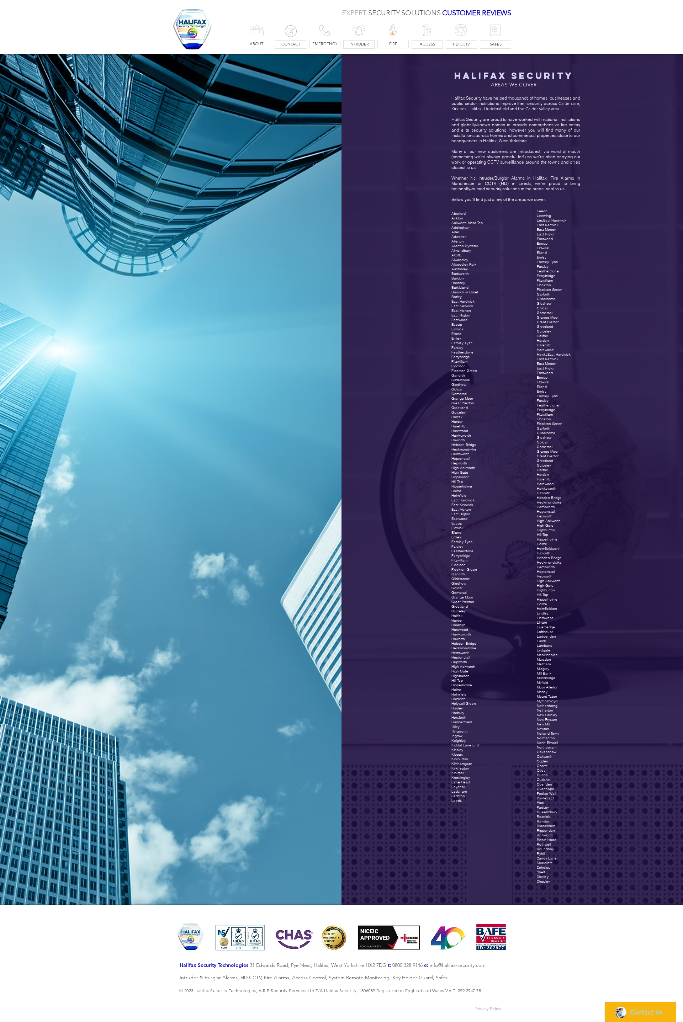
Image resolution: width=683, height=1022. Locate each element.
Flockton (458, 565)
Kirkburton (459, 759)
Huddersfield (461, 722)
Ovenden (544, 784)
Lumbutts (544, 645)
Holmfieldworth (549, 548)
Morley (542, 692)
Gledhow (458, 583)
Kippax (457, 754)
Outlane (543, 779)
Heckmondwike (463, 648)
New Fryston (547, 719)
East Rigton (460, 514)
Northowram (546, 747)
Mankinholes (547, 655)
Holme (456, 689)
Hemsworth (460, 652)
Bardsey (458, 283)
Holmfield (458, 694)
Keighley (458, 740)
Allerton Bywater (464, 246)
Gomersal (459, 592)
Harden (457, 620)
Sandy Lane (547, 858)
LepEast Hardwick (551, 220)
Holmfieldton (547, 608)
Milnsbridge (546, 678)
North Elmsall (547, 742)
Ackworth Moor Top (467, 222)
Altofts (456, 255)
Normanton (546, 738)
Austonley (459, 269)
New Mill (543, 724)
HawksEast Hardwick (554, 354)
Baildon (457, 278)
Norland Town (548, 733)
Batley (456, 296)
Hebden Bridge (463, 643)
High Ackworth (463, 666)
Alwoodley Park (463, 264)
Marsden (544, 659)
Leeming (544, 215)
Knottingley (460, 777)
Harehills (458, 625)
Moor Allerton (547, 687)
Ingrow (456, 736)
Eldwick (457, 528)
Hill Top (457, 680)
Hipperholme (461, 685)
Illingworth (459, 731)
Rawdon (543, 821)
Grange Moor (462, 597)
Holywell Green (463, 703)
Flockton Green (464, 569)
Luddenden (546, 636)
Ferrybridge (460, 555)
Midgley (543, 668)
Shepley (543, 881)
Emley (456, 537)
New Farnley (547, 715)
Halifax (456, 615)
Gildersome (460, 578)
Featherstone (462, 551)
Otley (541, 770)
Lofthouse (545, 631)
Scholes (543, 867)
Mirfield (542, 682)
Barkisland (459, 287)
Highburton (460, 676)
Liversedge (546, 627)
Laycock (458, 786)
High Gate (459, 671)
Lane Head (460, 782)
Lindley (543, 613)
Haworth (458, 639)
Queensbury (547, 812)
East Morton (461, 509)
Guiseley (458, 611)
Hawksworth (461, 634)
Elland (456, 532)
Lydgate (543, 650)
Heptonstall (460, 657)
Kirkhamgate (461, 763)
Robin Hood (546, 839)
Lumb (541, 641)
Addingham (460, 227)
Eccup (456, 523)
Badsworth (460, 273)
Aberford (458, 213)
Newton (543, 728)
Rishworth (545, 835)
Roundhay (545, 849)
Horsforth (458, 717)
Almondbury (461, 250)
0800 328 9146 (407, 965)
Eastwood (459, 518)
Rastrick (543, 816)
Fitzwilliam (459, 560)
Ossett (542, 765)
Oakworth (544, 756)
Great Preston (462, 602)
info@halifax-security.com (458, 965)
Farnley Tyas (461, 541)
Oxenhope (545, 789)
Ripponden (546, 830)
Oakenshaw (546, 752)
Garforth (458, 574)
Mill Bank (544, 673)
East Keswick (462, 504)
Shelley (543, 876)
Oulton (542, 775)
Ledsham (459, 791)
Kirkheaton (460, 768)
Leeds (456, 800)
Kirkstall (457, 773)
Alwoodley (459, 259)
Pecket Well (546, 793)
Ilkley (455, 726)
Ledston (458, 796)
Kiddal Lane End (465, 745)
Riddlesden (546, 826)
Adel (455, 232)
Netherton (545, 710)
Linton (542, 622)
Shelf (541, 872)
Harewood (459, 629)
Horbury (457, 712)
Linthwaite (545, 618)
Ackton (457, 218)
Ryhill (541, 853)
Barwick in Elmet (464, 292)
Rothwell (544, 844)
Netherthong (547, 705)
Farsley (457, 546)
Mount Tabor (547, 696)
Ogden (542, 761)
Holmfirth (458, 699)
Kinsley (457, 749)
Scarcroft (544, 863)
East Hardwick (463, 500)
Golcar (456, 588)
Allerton (457, 241)
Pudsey (543, 807)
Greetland (459, 606)
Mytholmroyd (547, 701)
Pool (540, 802)
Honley (457, 708)
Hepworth (459, 662)
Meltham (544, 664)
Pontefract (545, 798)
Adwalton (459, 236)
